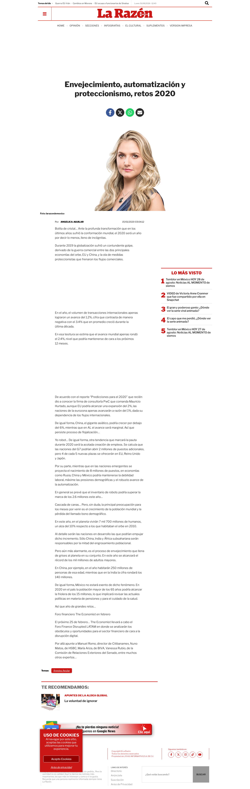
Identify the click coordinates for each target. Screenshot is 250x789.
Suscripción (117, 779)
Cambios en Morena (82, 3)
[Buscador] (207, 3)
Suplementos (155, 25)
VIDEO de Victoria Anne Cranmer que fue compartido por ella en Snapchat (187, 297)
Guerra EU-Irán (62, 3)
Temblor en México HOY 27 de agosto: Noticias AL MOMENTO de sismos (189, 332)
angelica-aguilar (72, 221)
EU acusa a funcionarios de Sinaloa (112, 3)
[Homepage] (125, 13)
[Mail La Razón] (140, 112)
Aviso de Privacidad (121, 784)
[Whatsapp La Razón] (130, 112)
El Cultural (133, 25)
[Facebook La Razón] (110, 112)
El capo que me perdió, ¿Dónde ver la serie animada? (189, 320)
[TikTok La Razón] (193, 755)
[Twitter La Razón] (120, 112)
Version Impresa (181, 25)
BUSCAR (201, 774)
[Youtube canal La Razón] (200, 755)
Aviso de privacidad (61, 767)
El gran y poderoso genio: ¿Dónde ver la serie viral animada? (188, 309)
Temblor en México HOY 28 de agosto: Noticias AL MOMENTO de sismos (188, 282)
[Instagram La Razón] (185, 755)
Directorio (116, 770)
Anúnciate (116, 775)
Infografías (112, 25)
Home (60, 25)
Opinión (75, 25)
